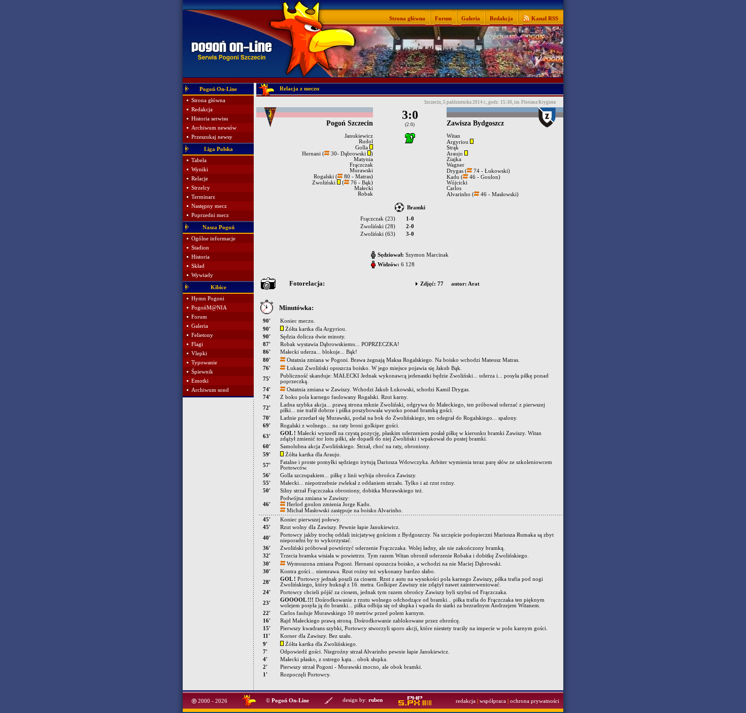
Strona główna (407, 18)
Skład (198, 266)
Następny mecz (209, 206)
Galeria (470, 18)
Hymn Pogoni (207, 298)
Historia (200, 257)
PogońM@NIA (209, 308)
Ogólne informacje (213, 238)
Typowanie (204, 362)
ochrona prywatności (534, 701)
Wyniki (199, 169)
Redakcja (501, 18)
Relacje (199, 178)
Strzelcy (200, 188)
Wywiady (202, 275)
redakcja (466, 701)
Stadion (200, 248)
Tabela (199, 160)
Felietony (202, 335)
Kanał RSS (544, 18)
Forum (443, 18)
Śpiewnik (202, 372)
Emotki (200, 381)
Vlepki (199, 353)
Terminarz (203, 197)
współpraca (493, 701)
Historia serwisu (209, 118)
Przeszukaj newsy (211, 137)
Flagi (197, 344)
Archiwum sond (210, 390)
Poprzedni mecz (210, 215)
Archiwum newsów (213, 128)
